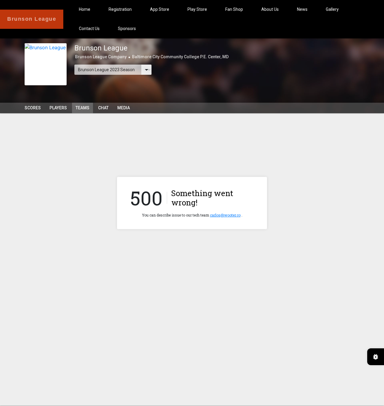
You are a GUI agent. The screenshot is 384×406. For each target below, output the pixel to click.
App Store (159, 9)
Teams (82, 107)
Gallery (332, 9)
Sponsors (127, 28)
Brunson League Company (101, 56)
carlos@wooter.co (225, 215)
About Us (270, 9)
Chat (103, 107)
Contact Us (89, 28)
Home (84, 9)
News (302, 9)
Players (58, 107)
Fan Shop (234, 9)
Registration (120, 9)
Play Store (197, 9)
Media (123, 107)
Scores (33, 107)
